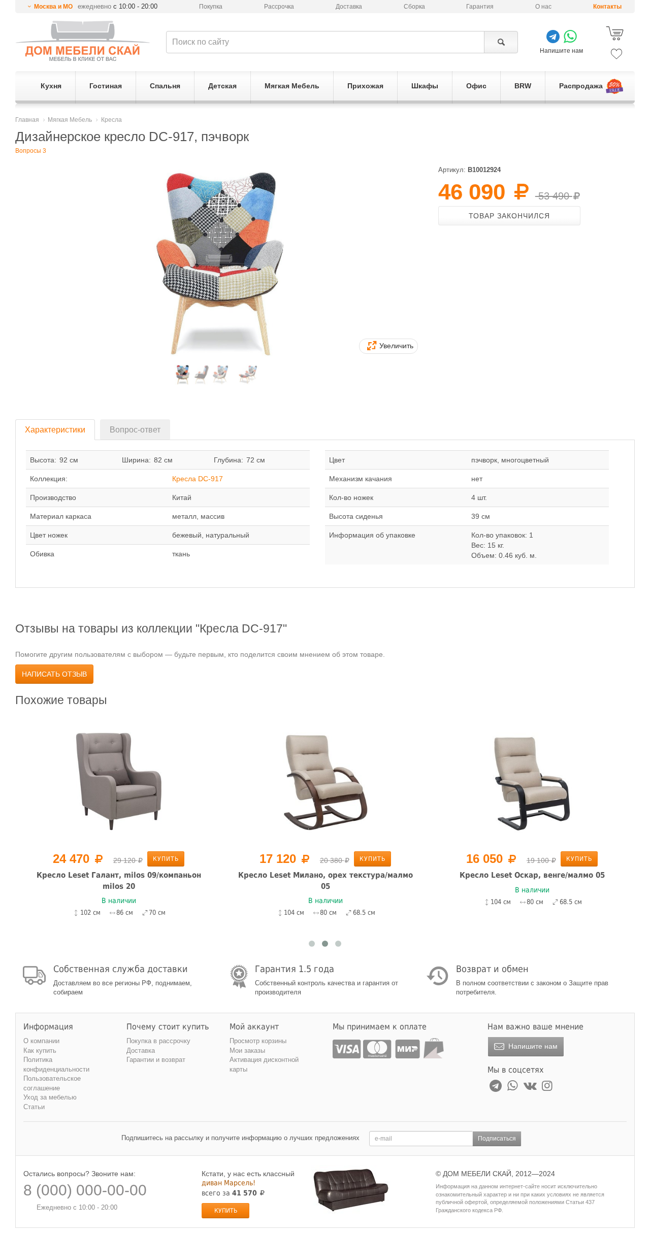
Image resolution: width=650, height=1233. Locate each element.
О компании (41, 1041)
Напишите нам (532, 1046)
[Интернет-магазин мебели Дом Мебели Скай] (82, 41)
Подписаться (497, 1138)
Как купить (39, 1050)
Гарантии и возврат (155, 1059)
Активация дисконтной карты (264, 1064)
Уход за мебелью (50, 1097)
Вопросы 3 (30, 150)
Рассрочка (279, 6)
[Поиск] (501, 42)
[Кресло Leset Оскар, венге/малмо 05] (532, 780)
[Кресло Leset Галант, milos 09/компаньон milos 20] (118, 780)
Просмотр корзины (258, 1041)
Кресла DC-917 (197, 479)
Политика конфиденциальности (56, 1064)
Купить (166, 858)
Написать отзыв (54, 674)
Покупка (210, 6)
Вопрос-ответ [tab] (135, 429)
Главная (27, 119)
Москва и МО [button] (53, 6)
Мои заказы (247, 1050)
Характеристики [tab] (55, 429)
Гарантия (480, 6)
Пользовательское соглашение (52, 1083)
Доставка (349, 6)
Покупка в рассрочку (158, 1041)
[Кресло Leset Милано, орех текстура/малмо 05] (325, 780)
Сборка (414, 6)
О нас (543, 6)
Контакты (607, 6)
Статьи (34, 1107)
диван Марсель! (228, 1183)
